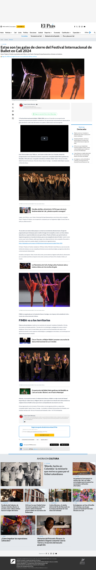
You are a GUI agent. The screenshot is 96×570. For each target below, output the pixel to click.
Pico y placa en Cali (68, 36)
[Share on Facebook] (13, 104)
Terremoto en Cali (36, 36)
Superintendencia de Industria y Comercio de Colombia (30, 564)
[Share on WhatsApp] (13, 111)
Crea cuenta (12, 26)
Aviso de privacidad (39, 561)
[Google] (54, 445)
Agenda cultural (44, 439)
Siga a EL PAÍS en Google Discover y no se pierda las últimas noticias (19, 56)
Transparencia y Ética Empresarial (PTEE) (37, 563)
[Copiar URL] (13, 118)
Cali (37, 439)
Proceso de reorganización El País (25, 566)
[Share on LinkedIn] (13, 114)
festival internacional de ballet (28, 439)
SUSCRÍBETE (20, 26)
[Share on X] (13, 108)
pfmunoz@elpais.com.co (41, 567)
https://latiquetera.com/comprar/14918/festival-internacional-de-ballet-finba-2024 (40, 243)
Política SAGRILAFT (21, 563)
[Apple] (64, 445)
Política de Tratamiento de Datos (35, 431)
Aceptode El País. (35, 431)
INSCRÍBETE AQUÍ (44, 435)
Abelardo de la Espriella (52, 36)
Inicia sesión (4, 26)
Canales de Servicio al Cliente (33, 560)
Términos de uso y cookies (51, 561)
